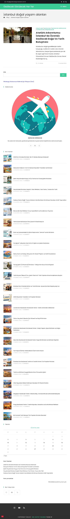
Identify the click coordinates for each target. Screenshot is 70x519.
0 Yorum (40, 63)
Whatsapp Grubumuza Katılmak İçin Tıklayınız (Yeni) (18, 81)
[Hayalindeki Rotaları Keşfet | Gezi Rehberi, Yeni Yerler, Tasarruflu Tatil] (7, 190)
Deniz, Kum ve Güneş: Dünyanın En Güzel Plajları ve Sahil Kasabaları (34, 254)
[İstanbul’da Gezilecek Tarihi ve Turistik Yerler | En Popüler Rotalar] (7, 362)
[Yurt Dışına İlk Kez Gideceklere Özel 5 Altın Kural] (7, 352)
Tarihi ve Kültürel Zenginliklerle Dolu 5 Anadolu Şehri (29, 372)
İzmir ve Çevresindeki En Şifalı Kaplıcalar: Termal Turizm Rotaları (33, 232)
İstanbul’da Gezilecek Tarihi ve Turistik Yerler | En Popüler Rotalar (33, 361)
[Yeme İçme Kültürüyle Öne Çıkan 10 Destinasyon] (7, 222)
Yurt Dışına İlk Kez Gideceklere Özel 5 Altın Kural (28, 351)
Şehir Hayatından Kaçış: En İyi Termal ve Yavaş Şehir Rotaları (32, 178)
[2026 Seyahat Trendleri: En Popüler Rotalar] (7, 298)
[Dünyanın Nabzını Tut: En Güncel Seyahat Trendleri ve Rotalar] (7, 169)
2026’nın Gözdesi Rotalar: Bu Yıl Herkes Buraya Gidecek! (31, 157)
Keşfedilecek (50, 29)
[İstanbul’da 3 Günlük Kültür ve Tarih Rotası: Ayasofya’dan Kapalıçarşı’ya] (7, 287)
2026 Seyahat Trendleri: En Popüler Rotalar (27, 297)
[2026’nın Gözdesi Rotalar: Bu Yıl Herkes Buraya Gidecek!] (7, 158)
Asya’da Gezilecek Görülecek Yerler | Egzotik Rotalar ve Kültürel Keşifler (36, 340)
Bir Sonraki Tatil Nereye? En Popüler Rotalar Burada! (29, 415)
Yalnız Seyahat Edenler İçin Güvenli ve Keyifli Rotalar (30, 318)
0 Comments (27, 159)
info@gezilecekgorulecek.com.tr (16, 2)
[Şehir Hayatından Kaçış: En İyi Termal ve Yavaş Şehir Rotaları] (7, 179)
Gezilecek (47, 28)
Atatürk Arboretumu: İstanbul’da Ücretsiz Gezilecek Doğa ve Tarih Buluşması (50, 37)
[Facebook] (35, 145)
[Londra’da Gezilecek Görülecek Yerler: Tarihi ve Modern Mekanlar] (7, 308)
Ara (4, 72)
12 (26, 442)
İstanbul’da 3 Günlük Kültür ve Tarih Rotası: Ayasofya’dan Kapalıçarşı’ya (36, 286)
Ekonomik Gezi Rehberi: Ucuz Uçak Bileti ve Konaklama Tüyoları (33, 211)
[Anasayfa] (4, 17)
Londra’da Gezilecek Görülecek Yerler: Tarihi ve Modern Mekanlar (33, 308)
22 (53, 446)
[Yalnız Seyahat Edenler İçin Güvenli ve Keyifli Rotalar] (7, 319)
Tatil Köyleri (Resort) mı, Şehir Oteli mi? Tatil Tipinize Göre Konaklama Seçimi (37, 275)
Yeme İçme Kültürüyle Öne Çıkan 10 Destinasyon (28, 221)
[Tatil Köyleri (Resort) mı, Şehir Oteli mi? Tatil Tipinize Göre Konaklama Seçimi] (7, 276)
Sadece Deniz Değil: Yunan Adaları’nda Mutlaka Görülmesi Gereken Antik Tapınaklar (39, 200)
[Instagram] (64, 2)
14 (44, 442)
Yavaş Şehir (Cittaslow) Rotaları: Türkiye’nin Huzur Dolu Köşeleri (33, 265)
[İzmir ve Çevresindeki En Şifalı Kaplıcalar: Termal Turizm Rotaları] (7, 233)
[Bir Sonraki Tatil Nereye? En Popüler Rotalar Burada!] (7, 416)
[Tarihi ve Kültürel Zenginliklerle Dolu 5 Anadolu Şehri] (7, 373)
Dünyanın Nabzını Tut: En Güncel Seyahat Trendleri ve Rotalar (32, 168)
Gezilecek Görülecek (59, 28)
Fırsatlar (39, 28)
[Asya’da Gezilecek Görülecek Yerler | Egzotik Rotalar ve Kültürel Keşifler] (7, 341)
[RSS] (66, 2)
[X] (61, 2)
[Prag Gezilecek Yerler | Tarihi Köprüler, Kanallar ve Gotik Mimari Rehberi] (7, 405)
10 (8, 442)
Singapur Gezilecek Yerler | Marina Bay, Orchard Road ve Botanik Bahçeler (36, 394)
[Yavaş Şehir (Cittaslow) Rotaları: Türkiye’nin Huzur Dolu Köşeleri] (7, 265)
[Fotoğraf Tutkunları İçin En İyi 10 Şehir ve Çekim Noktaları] (7, 244)
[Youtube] (11, 492)
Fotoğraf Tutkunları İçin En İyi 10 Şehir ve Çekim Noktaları (31, 243)
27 (35, 449)
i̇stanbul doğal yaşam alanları (20, 17)
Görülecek (40, 29)
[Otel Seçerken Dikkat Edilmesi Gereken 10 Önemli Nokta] (7, 384)
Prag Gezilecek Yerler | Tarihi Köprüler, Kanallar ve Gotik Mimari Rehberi (35, 404)
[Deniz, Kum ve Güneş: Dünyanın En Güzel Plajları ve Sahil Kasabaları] (7, 255)
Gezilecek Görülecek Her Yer (18, 6)
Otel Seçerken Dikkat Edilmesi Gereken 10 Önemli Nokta (30, 383)
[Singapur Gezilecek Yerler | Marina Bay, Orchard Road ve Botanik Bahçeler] (7, 395)
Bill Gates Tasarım (39, 517)
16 (62, 442)
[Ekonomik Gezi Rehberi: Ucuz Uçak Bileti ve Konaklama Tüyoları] (7, 212)
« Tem (5, 456)
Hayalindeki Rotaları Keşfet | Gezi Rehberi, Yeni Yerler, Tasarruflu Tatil (35, 189)
